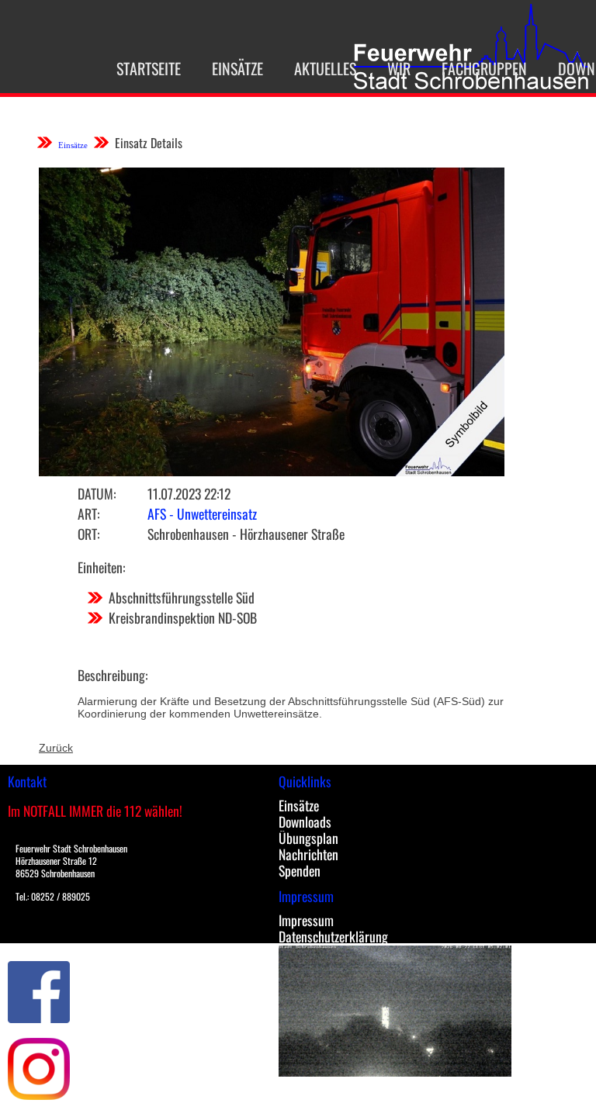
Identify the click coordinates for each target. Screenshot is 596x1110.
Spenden (300, 870)
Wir (399, 68)
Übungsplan (308, 838)
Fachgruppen (484, 68)
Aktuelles (325, 68)
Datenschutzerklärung (333, 936)
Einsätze (237, 68)
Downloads (305, 821)
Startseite (148, 68)
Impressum (306, 920)
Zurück (56, 748)
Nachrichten (308, 854)
